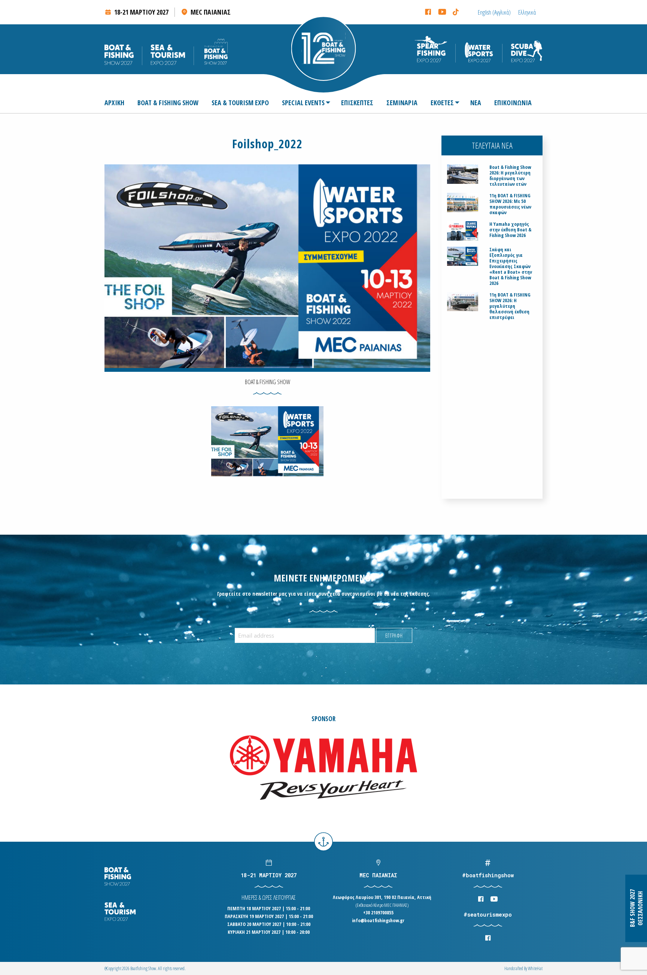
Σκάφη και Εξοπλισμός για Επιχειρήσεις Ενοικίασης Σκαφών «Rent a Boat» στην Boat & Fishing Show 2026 (510, 266)
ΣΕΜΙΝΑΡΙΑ (401, 102)
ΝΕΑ (475, 102)
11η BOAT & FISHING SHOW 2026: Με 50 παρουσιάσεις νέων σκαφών (510, 204)
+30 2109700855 (378, 912)
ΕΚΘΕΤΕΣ (442, 102)
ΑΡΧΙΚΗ (114, 102)
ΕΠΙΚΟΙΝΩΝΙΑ (513, 102)
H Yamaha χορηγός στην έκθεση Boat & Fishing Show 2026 (510, 229)
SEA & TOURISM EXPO (240, 102)
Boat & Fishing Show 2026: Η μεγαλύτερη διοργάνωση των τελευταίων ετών (510, 175)
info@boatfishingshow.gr (378, 920)
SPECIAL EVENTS (303, 102)
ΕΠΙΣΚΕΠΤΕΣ (357, 102)
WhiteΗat (535, 968)
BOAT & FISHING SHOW (167, 102)
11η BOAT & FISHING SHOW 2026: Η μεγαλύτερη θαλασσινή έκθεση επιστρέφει (510, 306)
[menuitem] (117, 102)
